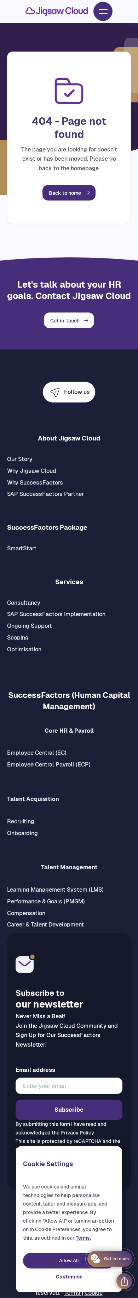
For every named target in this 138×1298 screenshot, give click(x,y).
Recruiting (20, 821)
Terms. (83, 1238)
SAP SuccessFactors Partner (45, 494)
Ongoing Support (29, 626)
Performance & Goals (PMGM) (46, 901)
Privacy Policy (77, 1132)
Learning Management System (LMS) (55, 889)
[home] (56, 11)
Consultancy (23, 603)
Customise (69, 1276)
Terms (73, 1293)
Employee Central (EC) (37, 753)
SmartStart (21, 548)
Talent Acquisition (33, 799)
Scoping (18, 637)
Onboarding (22, 833)
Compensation (26, 913)
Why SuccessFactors (35, 482)
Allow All (69, 1260)
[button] (103, 11)
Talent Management (69, 867)
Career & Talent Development (45, 924)
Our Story (20, 459)
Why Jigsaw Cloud (31, 471)
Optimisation (24, 649)
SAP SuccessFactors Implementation (56, 614)
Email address (35, 1070)
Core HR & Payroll (69, 731)
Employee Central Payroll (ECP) (49, 764)
